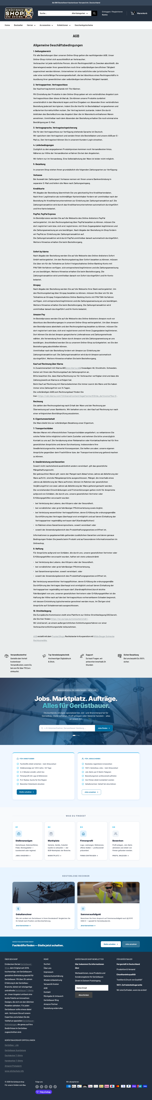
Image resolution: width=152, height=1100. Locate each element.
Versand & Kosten (51, 984)
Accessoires (45, 25)
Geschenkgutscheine (84, 25)
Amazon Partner (51, 1004)
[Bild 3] (78, 735)
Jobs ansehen (90, 792)
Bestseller (18, 25)
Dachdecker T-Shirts (14, 1055)
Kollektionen (62, 25)
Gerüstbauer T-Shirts (24, 990)
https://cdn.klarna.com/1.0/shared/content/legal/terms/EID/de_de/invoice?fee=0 (77, 396)
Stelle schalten (25, 792)
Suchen (47, 964)
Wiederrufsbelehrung (53, 980)
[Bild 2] (76, 735)
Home (7, 25)
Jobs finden (102, 728)
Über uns (47, 968)
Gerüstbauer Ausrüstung (15, 1050)
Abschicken (84, 995)
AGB (35, 636)
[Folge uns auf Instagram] (46, 1086)
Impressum (48, 972)
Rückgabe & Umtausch (53, 996)
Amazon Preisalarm (13, 1066)
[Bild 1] (74, 735)
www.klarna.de (73, 368)
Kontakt (47, 992)
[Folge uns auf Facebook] (37, 1086)
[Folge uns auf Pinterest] (50, 1086)
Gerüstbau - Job (12, 1045)
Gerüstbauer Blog (51, 1000)
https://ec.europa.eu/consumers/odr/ (69, 619)
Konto (105, 14)
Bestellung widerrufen (53, 1008)
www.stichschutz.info (14, 1071)
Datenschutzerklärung (53, 976)
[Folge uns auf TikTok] (55, 1086)
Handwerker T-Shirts (14, 1060)
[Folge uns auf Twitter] (41, 1086)
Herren (30, 25)
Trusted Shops (58, 636)
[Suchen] (94, 13)
